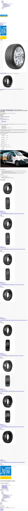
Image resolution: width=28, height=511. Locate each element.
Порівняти (3, 500)
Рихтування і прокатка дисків (6, 496)
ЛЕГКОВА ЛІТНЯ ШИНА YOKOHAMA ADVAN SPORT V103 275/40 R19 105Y (12, 426)
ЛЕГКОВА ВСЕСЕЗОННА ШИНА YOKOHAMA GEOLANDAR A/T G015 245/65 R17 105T (13, 320)
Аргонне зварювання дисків (6, 5)
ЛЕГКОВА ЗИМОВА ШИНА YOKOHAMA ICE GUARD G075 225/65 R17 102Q (12, 284)
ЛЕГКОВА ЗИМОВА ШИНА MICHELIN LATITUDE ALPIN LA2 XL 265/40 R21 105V (10, 109)
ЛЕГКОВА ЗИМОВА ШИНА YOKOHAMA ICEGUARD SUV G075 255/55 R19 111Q (12, 249)
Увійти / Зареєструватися (4, 501)
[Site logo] (3, 22)
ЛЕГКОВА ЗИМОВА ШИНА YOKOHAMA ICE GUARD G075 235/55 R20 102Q (12, 213)
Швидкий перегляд (2, 211)
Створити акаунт (2, 506)
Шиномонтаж (4, 3)
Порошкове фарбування (6, 4)
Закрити (1, 504)
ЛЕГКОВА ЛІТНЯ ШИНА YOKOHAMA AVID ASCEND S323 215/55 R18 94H (11, 355)
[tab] (15, 120)
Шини (3, 73)
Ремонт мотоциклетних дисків (6, 6)
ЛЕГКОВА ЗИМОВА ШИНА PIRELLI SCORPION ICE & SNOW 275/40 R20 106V (12, 462)
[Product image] (7, 210)
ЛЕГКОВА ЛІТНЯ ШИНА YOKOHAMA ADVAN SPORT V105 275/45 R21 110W (12, 391)
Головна (1, 73)
